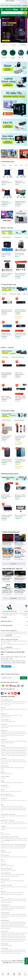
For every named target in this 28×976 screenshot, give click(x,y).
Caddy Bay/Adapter (5, 906)
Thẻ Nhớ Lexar (10, 749)
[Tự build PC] (4, 53)
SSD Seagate (7, 941)
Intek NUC (3, 791)
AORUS (14, 721)
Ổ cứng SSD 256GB (14, 934)
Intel (1, 861)
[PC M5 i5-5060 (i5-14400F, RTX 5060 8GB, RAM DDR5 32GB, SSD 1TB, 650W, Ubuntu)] (7, 245)
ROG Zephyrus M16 (5, 735)
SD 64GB (22, 752)
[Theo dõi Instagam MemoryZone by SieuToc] (12, 693)
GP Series (6, 761)
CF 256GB (13, 755)
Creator (6, 763)
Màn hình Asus (4, 892)
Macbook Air (3, 773)
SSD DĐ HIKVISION (17, 923)
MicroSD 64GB (4, 750)
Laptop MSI (7, 701)
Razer (6, 815)
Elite (18, 741)
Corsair (9, 815)
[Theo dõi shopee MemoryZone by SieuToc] (8, 693)
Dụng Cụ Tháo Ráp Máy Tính (7, 909)
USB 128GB (8, 809)
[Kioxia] (9, 153)
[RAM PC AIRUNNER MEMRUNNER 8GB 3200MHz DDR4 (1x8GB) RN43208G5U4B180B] (7, 365)
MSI (21, 165)
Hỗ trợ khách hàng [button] (6, 625)
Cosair (2, 874)
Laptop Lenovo (18, 703)
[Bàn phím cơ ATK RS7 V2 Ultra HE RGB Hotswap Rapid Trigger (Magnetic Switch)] (7, 507)
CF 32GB (25, 753)
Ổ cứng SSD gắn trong (8, 284)
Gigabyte (12, 865)
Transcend (10, 914)
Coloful (12, 870)
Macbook (3, 701)
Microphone (16, 856)
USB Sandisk (3, 806)
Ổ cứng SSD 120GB (5, 933)
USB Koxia (21, 806)
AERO (10, 721)
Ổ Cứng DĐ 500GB (17, 914)
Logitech (2, 815)
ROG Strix (17, 735)
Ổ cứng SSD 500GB (8, 936)
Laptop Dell (11, 703)
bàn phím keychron (5, 14)
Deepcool (11, 874)
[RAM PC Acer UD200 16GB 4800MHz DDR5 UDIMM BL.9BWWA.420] (21, 389)
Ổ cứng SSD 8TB (8, 939)
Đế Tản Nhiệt (14, 782)
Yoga (16, 767)
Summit (2, 763)
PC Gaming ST (18, 237)
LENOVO (8, 787)
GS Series (16, 761)
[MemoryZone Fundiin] (14, 5)
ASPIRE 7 (16, 715)
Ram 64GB (23, 899)
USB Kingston (10, 806)
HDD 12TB (18, 951)
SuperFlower (21, 880)
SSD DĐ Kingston (8, 923)
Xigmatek (6, 874)
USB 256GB (14, 809)
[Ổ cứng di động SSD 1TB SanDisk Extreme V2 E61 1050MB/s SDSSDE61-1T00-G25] (21, 452)
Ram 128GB (3, 900)
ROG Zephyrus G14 (5, 733)
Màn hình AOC (7, 894)
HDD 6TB (3, 951)
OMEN (7, 742)
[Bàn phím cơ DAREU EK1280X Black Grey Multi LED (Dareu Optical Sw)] (21, 487)
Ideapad (2, 767)
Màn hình (21, 57)
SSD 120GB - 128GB (15, 294)
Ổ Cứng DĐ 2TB (6, 916)
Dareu (2, 823)
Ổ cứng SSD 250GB (5, 934)
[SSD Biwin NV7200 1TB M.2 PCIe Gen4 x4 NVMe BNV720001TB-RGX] (7, 326)
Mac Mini (19, 791)
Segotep (23, 874)
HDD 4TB (23, 950)
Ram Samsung (8, 902)
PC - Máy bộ (12, 58)
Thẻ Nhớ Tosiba (20, 747)
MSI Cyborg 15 (13, 14)
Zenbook (5, 732)
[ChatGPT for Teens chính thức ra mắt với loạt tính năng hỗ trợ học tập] (8, 586)
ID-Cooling (18, 886)
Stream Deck (10, 856)
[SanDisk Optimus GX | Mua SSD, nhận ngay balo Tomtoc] (8, 537)
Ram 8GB (8, 899)
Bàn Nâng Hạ (13, 840)
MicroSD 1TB (7, 752)
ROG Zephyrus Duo (23, 733)
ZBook (25, 741)
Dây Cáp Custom (23, 823)
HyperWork (25, 838)
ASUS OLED (20, 14)
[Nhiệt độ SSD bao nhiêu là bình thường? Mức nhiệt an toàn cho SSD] (8, 574)
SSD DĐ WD (19, 922)
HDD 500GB (3, 950)
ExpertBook (3, 736)
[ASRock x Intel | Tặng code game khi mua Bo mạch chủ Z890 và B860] (20, 537)
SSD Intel (21, 939)
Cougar (2, 840)
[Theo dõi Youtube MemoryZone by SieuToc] (15, 693)
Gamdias (13, 876)
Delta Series (9, 759)
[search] (25, 12)
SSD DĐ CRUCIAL (6, 420)
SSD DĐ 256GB (16, 925)
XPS (7, 727)
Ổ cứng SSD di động (7, 410)
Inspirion (16, 725)
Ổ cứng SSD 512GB (17, 936)
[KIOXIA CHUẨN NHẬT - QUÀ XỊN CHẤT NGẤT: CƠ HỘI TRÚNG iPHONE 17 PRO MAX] (8, 551)
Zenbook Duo (10, 732)
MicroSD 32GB (24, 749)
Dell (23, 815)
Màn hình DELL (11, 892)
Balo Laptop (20, 782)
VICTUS (15, 741)
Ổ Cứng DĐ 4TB (21, 916)
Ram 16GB (12, 899)
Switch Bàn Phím (15, 823)
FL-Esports (22, 822)
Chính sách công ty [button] (7, 621)
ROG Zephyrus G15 (14, 733)
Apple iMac (13, 796)
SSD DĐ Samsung (12, 922)
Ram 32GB (18, 899)
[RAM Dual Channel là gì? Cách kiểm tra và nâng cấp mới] (20, 574)
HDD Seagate (19, 953)
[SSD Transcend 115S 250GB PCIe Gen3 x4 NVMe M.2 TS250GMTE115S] (7, 302)
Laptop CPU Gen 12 (16, 709)
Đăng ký (24, 678)
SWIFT (2, 715)
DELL (4, 787)
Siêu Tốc (22, 962)
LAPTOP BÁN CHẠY (7, 161)
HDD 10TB (13, 951)
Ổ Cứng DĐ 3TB (14, 916)
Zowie (20, 815)
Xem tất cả (13, 563)
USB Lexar (15, 806)
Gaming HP (11, 742)
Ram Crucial (15, 900)
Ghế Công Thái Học (20, 840)
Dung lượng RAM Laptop (18, 357)
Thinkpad (12, 767)
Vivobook (22, 735)
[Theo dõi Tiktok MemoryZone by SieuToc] (19, 693)
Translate (25, 2)
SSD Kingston (16, 939)
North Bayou (17, 847)
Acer (16, 165)
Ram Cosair (9, 900)
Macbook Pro (9, 773)
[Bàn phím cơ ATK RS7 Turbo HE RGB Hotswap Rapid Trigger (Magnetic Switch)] (21, 507)
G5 (5, 721)
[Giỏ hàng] (25, 9)
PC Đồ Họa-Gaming (12, 800)
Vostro (20, 725)
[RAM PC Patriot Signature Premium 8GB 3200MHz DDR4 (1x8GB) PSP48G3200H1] (21, 365)
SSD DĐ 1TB (21, 927)
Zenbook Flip (16, 732)
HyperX (13, 815)
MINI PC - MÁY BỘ (7, 228)
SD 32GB (17, 752)
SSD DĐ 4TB (7, 928)
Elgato (9, 852)
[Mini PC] (14, 124)
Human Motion (11, 847)
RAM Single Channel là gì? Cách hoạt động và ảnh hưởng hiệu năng (19, 591)
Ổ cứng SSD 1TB (10, 937)
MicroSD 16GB (17, 749)
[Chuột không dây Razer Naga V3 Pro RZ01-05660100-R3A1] (7, 487)
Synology (3, 945)
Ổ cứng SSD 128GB (14, 933)
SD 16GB (13, 752)
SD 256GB (6, 753)
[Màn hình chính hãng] (14, 139)
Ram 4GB (3, 899)
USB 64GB (3, 809)
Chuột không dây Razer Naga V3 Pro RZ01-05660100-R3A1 (7, 496)
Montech (6, 876)
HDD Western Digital (10, 953)
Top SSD (4, 294)
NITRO (20, 715)
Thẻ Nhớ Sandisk (4, 747)
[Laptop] (14, 82)
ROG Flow (12, 735)
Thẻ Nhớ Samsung (12, 747)
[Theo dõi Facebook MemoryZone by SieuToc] (2, 693)
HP (26, 165)
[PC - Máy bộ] (13, 53)
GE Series (11, 761)
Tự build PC (4, 57)
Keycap (10, 823)
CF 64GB (3, 755)
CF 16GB (21, 753)
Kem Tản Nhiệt (15, 908)
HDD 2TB (13, 950)
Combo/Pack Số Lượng (21, 755)
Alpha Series (3, 759)
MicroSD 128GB (11, 750)
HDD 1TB (9, 950)
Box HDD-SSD (13, 906)
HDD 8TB (8, 951)
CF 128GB (8, 755)
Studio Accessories (23, 856)
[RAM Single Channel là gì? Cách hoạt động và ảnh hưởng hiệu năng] (20, 586)
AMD (4, 861)
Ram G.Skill (21, 900)
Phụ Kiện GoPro (22, 908)
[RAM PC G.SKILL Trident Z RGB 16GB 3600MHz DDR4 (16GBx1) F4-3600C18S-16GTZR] (7, 389)
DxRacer (13, 838)
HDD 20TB (3, 953)
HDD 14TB (23, 951)
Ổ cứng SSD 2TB (17, 937)
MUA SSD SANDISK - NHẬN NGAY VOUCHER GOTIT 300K (19, 556)
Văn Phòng (3, 725)
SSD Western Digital (15, 941)
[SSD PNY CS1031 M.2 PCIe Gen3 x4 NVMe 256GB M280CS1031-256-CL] (21, 302)
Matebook (3, 778)
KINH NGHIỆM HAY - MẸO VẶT (12, 569)
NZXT (17, 876)
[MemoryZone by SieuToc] (11, 10)
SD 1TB (16, 753)
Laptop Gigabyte (14, 701)
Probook (3, 742)
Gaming (7, 725)
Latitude (11, 725)
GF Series (21, 759)
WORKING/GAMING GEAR (9, 474)
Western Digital (4, 914)
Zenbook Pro (22, 732)
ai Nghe (3, 829)
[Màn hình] (21, 53)
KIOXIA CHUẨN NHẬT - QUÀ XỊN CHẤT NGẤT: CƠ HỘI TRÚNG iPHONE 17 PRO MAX (8, 556)
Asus (10, 165)
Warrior (2, 838)
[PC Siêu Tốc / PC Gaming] (14, 103)
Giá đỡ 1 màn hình (4, 846)
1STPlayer (18, 874)
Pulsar (17, 815)
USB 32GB (24, 808)
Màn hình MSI (19, 894)
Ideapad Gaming (21, 767)
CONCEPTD (6, 715)
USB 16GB (18, 808)
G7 (7, 721)
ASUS (7, 791)
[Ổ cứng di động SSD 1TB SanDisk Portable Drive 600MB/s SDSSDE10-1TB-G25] (7, 452)
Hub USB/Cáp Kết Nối (20, 906)
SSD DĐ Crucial (4, 922)
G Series (23, 725)
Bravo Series (15, 759)
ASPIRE (12, 715)
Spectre (21, 741)
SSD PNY (22, 941)
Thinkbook (7, 767)
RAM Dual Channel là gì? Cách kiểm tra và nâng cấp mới (20, 579)
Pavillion (10, 741)
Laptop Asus (5, 703)
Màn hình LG (13, 894)
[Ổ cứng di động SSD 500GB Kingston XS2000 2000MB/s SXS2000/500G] (7, 428)
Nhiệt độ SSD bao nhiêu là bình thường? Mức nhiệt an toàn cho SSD (7, 579)
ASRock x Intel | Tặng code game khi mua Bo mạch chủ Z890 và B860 (19, 543)
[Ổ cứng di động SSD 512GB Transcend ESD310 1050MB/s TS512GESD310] (21, 428)
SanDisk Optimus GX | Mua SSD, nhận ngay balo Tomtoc (7, 543)
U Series (2, 721)
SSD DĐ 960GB (15, 927)
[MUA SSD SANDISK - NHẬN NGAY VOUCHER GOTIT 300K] (20, 551)
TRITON (8, 717)
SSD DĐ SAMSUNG (19, 420)
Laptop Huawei (7, 704)
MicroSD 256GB (19, 750)
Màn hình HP (17, 892)
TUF (1, 732)
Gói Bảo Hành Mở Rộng (6, 782)
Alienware (3, 727)
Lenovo (4, 165)
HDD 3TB (18, 950)
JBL (21, 828)
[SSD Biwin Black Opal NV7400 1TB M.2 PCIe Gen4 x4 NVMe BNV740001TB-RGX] (21, 326)
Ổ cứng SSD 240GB (23, 933)
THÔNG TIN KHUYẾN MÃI (10, 532)
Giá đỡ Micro (20, 846)
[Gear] (14, 67)
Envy (7, 741)
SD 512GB (12, 753)
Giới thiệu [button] (4, 617)
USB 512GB (20, 809)
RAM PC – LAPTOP (7, 347)
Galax (9, 876)
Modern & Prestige (23, 761)
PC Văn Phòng (4, 800)
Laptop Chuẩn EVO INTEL (6, 709)
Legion (2, 769)
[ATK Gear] (14, 29)
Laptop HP (20, 701)
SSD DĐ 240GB (9, 925)
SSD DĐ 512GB (7, 927)
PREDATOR (3, 717)
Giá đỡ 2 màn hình (13, 846)
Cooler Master (19, 838)
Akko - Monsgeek (4, 822)
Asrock (14, 791)
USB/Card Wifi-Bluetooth (6, 908)
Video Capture (4, 856)
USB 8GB (14, 808)
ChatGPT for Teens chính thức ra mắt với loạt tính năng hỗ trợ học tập (8, 591)
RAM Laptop (5, 357)
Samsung (18, 828)
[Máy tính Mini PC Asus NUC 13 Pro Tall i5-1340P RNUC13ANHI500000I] (21, 266)
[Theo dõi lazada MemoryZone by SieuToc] (5, 693)
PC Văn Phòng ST (6, 237)
